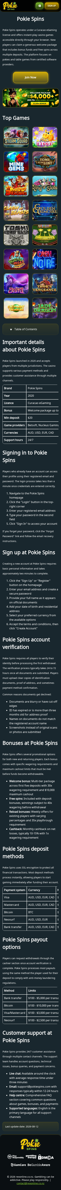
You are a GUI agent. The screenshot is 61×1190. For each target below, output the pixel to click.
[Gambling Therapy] (31, 1158)
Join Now (30, 77)
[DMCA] (46, 1158)
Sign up (52, 5)
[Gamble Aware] (39, 1165)
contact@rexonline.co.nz (30, 1183)
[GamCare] (18, 1165)
